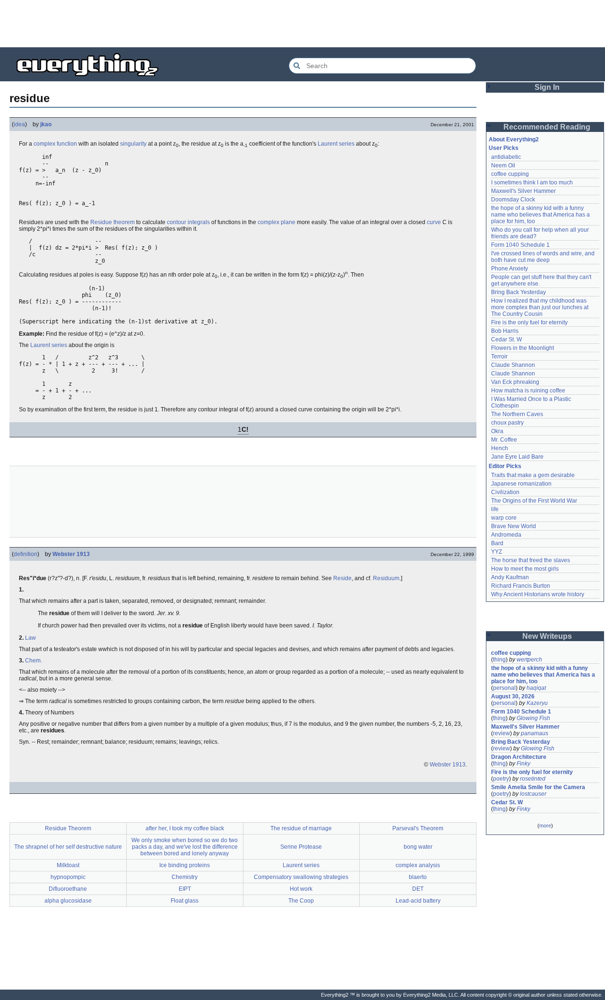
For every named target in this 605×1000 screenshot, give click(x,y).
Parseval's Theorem (417, 828)
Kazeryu (537, 703)
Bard (497, 543)
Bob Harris (505, 331)
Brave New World (513, 526)
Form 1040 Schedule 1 (520, 245)
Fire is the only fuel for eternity (529, 322)
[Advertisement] (302, 23)
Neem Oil (503, 165)
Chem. (33, 660)
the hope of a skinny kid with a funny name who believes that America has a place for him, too (541, 215)
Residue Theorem (68, 828)
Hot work (301, 889)
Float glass (185, 900)
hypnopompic (68, 877)
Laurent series (336, 143)
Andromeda (506, 534)
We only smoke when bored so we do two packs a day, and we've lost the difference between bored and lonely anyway (184, 847)
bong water (418, 846)
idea (19, 124)
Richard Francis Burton (520, 586)
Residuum (386, 578)
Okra (497, 431)
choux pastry (507, 422)
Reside (342, 578)
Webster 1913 (71, 554)
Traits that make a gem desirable (533, 475)
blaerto (418, 877)
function (67, 143)
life (495, 509)
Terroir (499, 356)
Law (30, 638)
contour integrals (188, 222)
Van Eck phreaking (515, 382)
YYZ (496, 551)
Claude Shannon (513, 365)
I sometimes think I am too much (532, 182)
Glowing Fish (533, 718)
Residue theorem (112, 222)
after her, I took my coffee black (185, 828)
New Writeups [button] (547, 636)
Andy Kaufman (510, 577)
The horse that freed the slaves (530, 560)
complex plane (276, 222)
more (545, 825)
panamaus (534, 733)
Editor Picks (505, 466)
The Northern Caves (517, 414)
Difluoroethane (68, 889)
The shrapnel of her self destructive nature (68, 846)
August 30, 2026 (513, 696)
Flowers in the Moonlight (522, 348)
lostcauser (533, 794)
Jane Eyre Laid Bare (517, 456)
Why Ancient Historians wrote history (537, 594)
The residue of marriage (301, 828)
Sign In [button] (547, 87)
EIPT (185, 889)
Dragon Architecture (518, 757)
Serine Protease (301, 846)
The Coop (301, 900)
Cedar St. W (506, 339)
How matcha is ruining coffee (528, 390)
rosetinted (532, 778)
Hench (499, 448)
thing (499, 659)
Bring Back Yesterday (518, 292)
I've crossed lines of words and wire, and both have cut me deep (543, 256)
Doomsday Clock (513, 199)
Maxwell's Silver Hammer (523, 191)
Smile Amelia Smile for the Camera (538, 787)
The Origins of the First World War (534, 500)
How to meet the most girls (525, 568)
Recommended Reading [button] (546, 127)
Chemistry (185, 877)
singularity (133, 143)
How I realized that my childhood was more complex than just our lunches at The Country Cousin (540, 307)
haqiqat (536, 688)
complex (44, 143)
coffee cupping (510, 174)
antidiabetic (506, 157)
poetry (501, 778)
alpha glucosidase (68, 900)
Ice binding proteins (184, 865)
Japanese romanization (521, 483)
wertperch (529, 659)
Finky (523, 763)
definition (25, 554)
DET (418, 889)
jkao (46, 124)
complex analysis (418, 865)
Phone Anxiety (509, 268)
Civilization (505, 492)
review (501, 733)
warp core (504, 517)
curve (434, 222)
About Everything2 (514, 139)
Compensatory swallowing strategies (301, 877)
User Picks (504, 148)
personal (504, 688)
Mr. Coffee (504, 439)
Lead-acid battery (418, 900)
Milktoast (68, 865)
